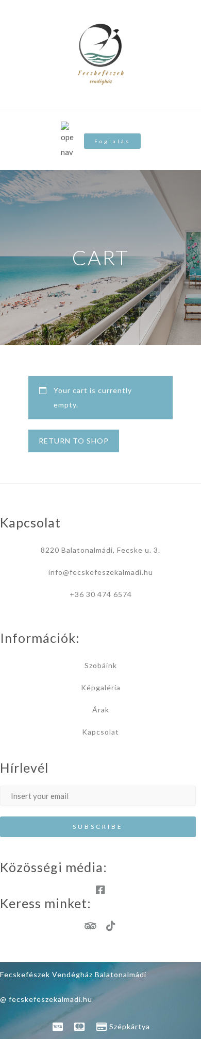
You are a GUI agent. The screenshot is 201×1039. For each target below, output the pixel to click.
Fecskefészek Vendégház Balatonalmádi (73, 974)
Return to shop (74, 440)
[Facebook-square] (100, 890)
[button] (112, 141)
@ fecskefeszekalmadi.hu (46, 999)
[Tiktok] (111, 926)
